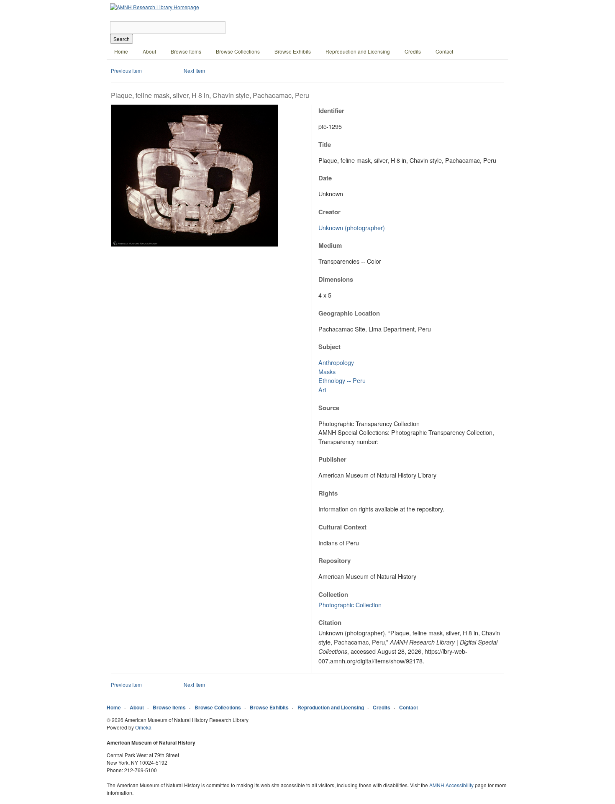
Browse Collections (238, 51)
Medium (330, 245)
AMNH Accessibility (451, 785)
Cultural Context (342, 527)
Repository (334, 560)
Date (325, 177)
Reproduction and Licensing (357, 51)
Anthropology (336, 362)
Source (328, 407)
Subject (329, 346)
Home (121, 51)
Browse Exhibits (292, 51)
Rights (328, 493)
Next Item (194, 70)
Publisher (332, 459)
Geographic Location (349, 313)
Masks (327, 371)
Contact (444, 51)
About (149, 51)
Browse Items (186, 51)
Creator (329, 211)
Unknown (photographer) (351, 227)
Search (121, 38)
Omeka (143, 727)
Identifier (331, 110)
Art (322, 389)
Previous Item (126, 70)
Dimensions (335, 279)
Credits (413, 51)
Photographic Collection (350, 604)
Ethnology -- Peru (342, 380)
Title (324, 144)
